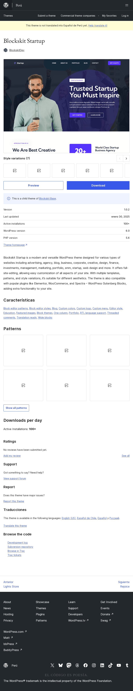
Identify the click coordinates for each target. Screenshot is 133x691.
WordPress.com (15, 631)
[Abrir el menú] (127, 5)
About (7, 602)
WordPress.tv (78, 620)
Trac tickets (14, 555)
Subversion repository (20, 546)
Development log (18, 542)
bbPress (10, 644)
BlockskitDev (16, 50)
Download (98, 185)
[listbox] (66, 368)
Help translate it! (97, 25)
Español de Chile (86, 518)
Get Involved (109, 602)
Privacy (8, 620)
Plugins (40, 614)
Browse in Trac (16, 550)
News (7, 608)
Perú (14, 665)
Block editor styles (40, 308)
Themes (8, 15)
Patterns (41, 620)
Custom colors (67, 308)
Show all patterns (16, 407)
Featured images (26, 312)
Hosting (8, 614)
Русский (114, 518)
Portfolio (74, 312)
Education (9, 312)
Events (105, 608)
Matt (8, 637)
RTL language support (93, 312)
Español (102, 518)
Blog (54, 308)
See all (126, 455)
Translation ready (27, 317)
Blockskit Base (47, 198)
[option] (23, 350)
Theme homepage (14, 244)
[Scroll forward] (126, 158)
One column (61, 312)
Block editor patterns (15, 308)
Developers (75, 614)
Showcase (42, 602)
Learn (71, 602)
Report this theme (13, 501)
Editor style (115, 308)
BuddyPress (12, 650)
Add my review (12, 455)
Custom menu (100, 308)
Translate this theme (15, 525)
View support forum (14, 478)
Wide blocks (45, 317)
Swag (106, 620)
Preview (33, 185)
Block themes (44, 312)
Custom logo (84, 308)
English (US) (69, 518)
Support (73, 608)
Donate (107, 614)
